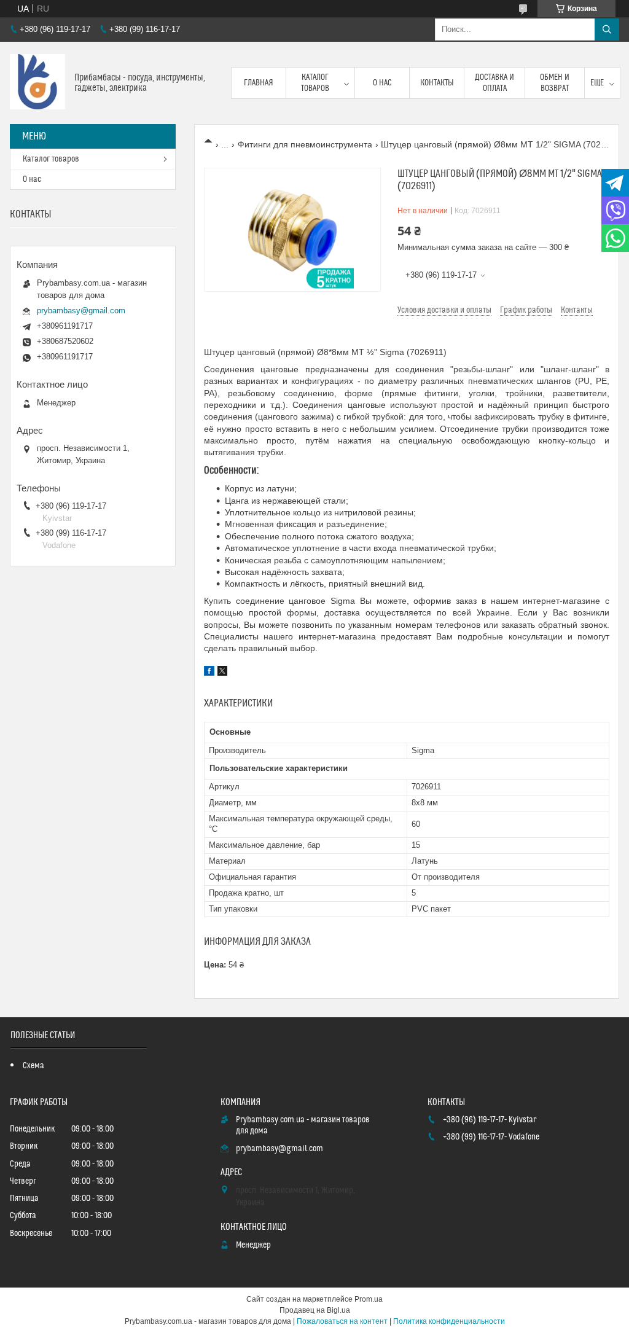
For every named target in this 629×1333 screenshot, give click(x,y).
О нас (382, 83)
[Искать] (607, 29)
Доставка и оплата (494, 82)
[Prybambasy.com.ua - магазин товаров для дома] (37, 83)
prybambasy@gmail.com (81, 310)
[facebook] (209, 673)
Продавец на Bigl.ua (314, 1310)
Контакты (437, 83)
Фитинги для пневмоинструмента (305, 144)
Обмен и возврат (554, 82)
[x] (222, 673)
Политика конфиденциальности (449, 1321)
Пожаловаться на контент (342, 1321)
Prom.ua (368, 1299)
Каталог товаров (315, 82)
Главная (258, 83)
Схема (33, 1066)
